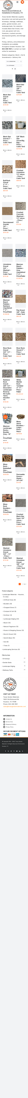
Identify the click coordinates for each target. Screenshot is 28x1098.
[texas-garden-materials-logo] (8, 1)
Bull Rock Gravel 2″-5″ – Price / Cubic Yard (7, 184)
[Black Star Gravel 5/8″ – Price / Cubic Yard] (7, 83)
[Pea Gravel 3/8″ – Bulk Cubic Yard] (20, 299)
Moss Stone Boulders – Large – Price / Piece (20, 426)
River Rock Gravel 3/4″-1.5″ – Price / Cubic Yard (7, 352)
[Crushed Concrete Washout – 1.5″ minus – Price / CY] (20, 206)
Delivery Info (17, 57)
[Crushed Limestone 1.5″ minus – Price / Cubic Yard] (20, 164)
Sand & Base (8, 638)
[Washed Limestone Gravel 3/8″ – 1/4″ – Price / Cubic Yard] (20, 547)
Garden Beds (7, 662)
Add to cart (5, 111)
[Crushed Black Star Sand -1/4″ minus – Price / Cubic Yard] (20, 503)
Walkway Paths (8, 670)
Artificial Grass (9, 600)
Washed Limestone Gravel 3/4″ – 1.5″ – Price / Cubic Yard (7, 553)
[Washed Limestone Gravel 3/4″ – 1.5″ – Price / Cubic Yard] (7, 542)
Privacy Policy (9, 727)
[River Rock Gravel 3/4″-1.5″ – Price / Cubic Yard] (7, 337)
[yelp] (22, 751)
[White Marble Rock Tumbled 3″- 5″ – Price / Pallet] (20, 374)
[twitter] (8, 751)
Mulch (17, 55)
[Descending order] (21, 61)
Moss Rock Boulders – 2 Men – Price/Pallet (7, 508)
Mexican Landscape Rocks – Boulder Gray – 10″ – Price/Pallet (7, 432)
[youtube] (17, 751)
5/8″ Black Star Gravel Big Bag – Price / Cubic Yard (20, 141)
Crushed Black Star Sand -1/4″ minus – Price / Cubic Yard (20, 519)
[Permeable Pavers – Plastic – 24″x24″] (20, 463)
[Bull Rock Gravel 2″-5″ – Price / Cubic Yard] (7, 169)
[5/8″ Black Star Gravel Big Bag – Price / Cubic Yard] (20, 125)
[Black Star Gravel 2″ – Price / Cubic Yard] (7, 125)
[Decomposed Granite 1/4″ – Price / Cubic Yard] (7, 211)
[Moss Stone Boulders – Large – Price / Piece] (20, 416)
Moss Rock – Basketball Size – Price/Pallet (7, 468)
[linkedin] (20, 751)
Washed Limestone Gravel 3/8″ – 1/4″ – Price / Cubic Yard (20, 563)
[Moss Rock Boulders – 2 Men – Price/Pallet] (7, 498)
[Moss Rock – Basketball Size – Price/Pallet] (7, 458)
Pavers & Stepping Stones (12, 630)
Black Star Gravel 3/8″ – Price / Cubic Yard (20, 88)
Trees (6, 645)
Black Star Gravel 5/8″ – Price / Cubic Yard (7, 99)
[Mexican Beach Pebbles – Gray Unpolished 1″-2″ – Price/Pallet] (20, 253)
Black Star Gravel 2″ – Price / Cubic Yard (7, 140)
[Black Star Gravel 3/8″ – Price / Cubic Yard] (20, 78)
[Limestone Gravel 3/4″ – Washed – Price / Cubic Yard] (7, 253)
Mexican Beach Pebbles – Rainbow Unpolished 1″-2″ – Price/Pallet (7, 306)
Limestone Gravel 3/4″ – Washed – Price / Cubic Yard (7, 269)
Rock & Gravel (8, 634)
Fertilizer (7, 615)
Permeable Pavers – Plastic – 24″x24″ (20, 477)
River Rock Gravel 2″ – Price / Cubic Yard (20, 351)
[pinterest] (14, 751)
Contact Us (9, 719)
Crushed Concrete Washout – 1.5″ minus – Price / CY (20, 217)
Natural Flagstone (9, 626)
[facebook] (5, 751)
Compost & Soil (9, 611)
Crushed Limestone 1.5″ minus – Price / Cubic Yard (20, 174)
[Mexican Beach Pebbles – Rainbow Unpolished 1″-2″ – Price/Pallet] (7, 294)
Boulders (7, 604)
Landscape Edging (10, 619)
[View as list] (15, 68)
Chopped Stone (9, 607)
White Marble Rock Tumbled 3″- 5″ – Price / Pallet (19, 386)
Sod (5, 642)
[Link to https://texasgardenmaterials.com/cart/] (22, 2)
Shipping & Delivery (11, 724)
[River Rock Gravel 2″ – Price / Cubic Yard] (20, 337)
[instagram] (11, 751)
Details (10, 110)
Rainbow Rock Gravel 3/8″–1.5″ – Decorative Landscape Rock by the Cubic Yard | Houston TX (7, 390)
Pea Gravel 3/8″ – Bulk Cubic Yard (20, 312)
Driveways (6, 659)
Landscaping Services (10, 649)
